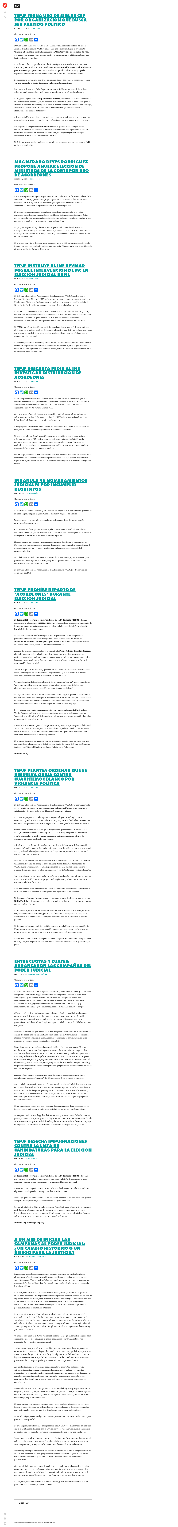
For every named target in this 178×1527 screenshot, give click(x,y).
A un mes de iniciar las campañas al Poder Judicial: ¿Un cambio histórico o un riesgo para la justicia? (49, 1246)
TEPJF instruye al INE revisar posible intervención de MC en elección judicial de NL (51, 270)
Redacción (35, 28)
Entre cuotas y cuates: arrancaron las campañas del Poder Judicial (52, 966)
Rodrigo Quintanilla (38, 1256)
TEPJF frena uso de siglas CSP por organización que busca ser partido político (50, 20)
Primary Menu (5, 12)
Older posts (23, 1503)
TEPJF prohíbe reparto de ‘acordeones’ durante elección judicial (45, 594)
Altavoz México (5, 5)
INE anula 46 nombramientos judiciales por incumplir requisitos (50, 485)
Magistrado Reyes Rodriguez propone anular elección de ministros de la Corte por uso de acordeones (51, 168)
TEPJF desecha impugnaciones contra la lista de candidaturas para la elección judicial (53, 1148)
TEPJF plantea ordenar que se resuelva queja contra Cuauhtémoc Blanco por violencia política (50, 777)
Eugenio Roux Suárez (37, 974)
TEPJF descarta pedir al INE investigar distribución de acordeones (47, 373)
